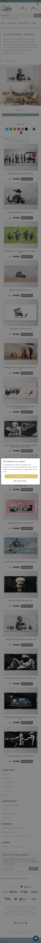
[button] (20, 481)
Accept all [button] (21, 476)
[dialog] (20, 471)
